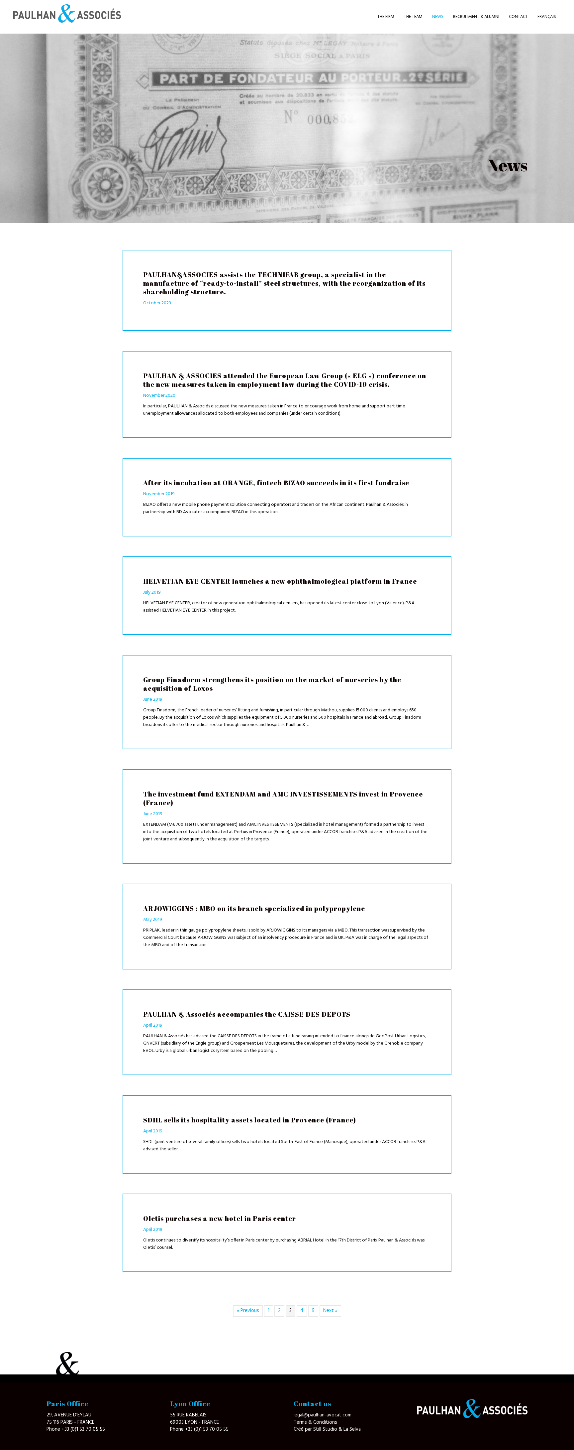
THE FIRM (385, 16)
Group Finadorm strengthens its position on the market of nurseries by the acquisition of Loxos (272, 684)
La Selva (352, 1429)
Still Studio (325, 1429)
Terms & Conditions (315, 1422)
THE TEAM (413, 16)
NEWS (437, 16)
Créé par (303, 1429)
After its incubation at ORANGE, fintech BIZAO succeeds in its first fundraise (276, 482)
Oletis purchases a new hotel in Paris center (219, 1218)
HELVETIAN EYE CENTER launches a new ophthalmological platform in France (280, 581)
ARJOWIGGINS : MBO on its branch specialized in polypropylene (254, 908)
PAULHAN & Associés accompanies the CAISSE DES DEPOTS (246, 1014)
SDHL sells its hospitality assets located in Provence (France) (249, 1119)
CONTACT (518, 16)
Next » (330, 1311)
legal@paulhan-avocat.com (322, 1415)
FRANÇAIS (546, 16)
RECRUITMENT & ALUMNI (476, 16)
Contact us (312, 1403)
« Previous (248, 1311)
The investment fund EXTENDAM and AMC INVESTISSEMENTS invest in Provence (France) (283, 798)
